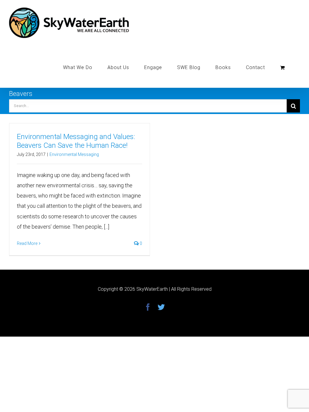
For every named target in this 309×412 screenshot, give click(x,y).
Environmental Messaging (74, 154)
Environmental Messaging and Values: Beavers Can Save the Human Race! (76, 141)
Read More (27, 243)
